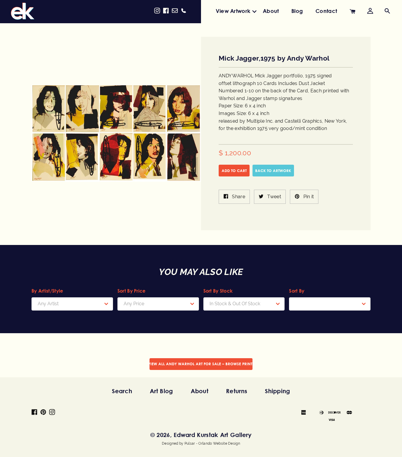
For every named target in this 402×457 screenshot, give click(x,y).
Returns (236, 391)
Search (122, 391)
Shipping (277, 391)
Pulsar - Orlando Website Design (212, 443)
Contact (326, 11)
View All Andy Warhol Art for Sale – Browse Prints (201, 363)
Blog (297, 11)
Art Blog (161, 391)
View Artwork (233, 11)
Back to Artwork (273, 170)
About (271, 11)
